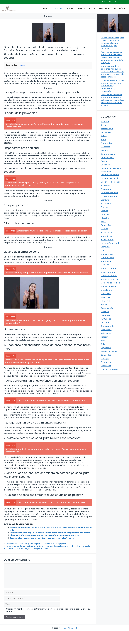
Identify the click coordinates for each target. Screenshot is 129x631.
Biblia (103, 139)
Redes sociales (108, 326)
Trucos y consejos (109, 369)
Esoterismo (106, 203)
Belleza (104, 136)
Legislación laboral (110, 243)
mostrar (22, 65)
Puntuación (106, 319)
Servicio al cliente (109, 351)
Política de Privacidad (109, 2)
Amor (103, 125)
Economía (105, 185)
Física (103, 221)
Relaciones (104, 8)
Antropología (107, 128)
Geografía (106, 225)
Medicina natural (109, 275)
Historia (104, 228)
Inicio (45, 8)
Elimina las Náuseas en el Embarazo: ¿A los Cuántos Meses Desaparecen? (45, 535)
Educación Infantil (109, 192)
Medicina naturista (110, 279)
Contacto (122, 2)
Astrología (106, 132)
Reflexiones (106, 329)
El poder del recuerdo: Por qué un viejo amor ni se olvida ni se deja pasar (36, 543)
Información (106, 232)
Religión (104, 337)
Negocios (105, 297)
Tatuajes (105, 358)
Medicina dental (108, 268)
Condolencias (107, 157)
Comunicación (108, 154)
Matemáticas (107, 257)
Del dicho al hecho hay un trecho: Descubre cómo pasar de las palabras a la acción (50, 532)
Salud (70, 8)
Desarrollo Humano (110, 174)
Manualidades (108, 254)
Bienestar (105, 146)
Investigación (107, 239)
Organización (107, 308)
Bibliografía (106, 143)
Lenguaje (105, 246)
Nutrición (105, 304)
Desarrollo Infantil (85, 8)
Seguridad (106, 347)
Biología (105, 150)
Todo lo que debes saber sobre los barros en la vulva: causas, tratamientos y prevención (113, 85)
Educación (57, 8)
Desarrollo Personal (110, 182)
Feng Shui (105, 214)
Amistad (105, 121)
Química (105, 322)
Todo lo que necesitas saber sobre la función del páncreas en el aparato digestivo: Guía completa (112, 57)
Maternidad (106, 261)
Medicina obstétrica (110, 282)
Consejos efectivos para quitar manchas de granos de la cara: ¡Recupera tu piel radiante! (112, 43)
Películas (105, 311)
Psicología (106, 315)
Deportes (105, 164)
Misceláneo (120, 8)
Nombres (105, 301)
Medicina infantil (108, 272)
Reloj (103, 340)
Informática (106, 236)
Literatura (105, 250)
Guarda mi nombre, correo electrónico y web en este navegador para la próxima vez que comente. (49, 610)
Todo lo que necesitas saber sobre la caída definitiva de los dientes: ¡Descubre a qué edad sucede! (112, 100)
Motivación (106, 293)
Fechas (104, 210)
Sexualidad (106, 355)
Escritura (105, 200)
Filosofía (105, 218)
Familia (104, 207)
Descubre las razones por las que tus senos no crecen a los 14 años (42, 538)
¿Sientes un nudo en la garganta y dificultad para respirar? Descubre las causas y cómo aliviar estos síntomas (113, 71)
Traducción (106, 365)
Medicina (105, 264)
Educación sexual (109, 196)
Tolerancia (106, 362)
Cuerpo (104, 161)
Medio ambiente (109, 286)
